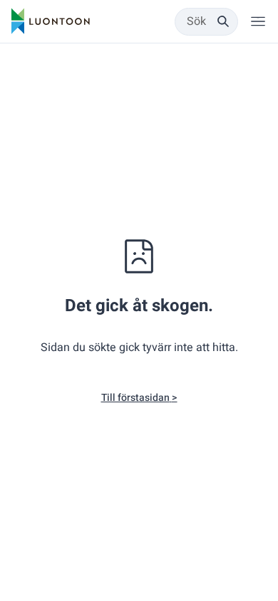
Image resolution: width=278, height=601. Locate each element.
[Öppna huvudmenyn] (258, 21)
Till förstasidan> (139, 397)
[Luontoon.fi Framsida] (50, 21)
